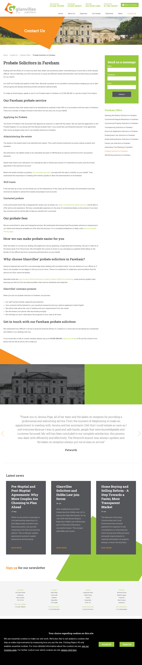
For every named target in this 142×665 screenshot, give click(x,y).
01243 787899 (57, 6)
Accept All (106, 644)
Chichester (54, 4)
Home (60, 13)
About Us (71, 13)
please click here (69, 650)
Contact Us (131, 13)
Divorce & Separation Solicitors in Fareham (121, 131)
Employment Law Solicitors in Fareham (120, 135)
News (120, 13)
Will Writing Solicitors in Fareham (117, 155)
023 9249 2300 (93, 6)
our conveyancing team (41, 172)
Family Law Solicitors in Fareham (117, 143)
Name (109, 66)
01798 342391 (111, 6)
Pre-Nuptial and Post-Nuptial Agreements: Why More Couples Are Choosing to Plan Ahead (24, 496)
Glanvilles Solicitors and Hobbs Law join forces (67, 492)
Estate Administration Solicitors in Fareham (121, 139)
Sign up (11, 568)
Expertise (83, 13)
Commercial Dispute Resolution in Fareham (121, 119)
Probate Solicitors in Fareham (44, 55)
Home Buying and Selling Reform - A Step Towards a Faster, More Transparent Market (115, 496)
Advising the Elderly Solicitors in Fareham (121, 115)
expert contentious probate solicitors (72, 205)
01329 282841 (75, 6)
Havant (89, 4)
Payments (109, 13)
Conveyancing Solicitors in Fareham (119, 127)
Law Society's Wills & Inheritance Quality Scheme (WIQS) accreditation (46, 279)
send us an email (69, 338)
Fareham (71, 4)
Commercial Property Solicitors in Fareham (121, 123)
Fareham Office (25, 55)
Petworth (108, 4)
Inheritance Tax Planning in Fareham (119, 147)
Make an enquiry (131, 5)
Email (109, 83)
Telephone (111, 75)
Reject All (127, 644)
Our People (96, 13)
